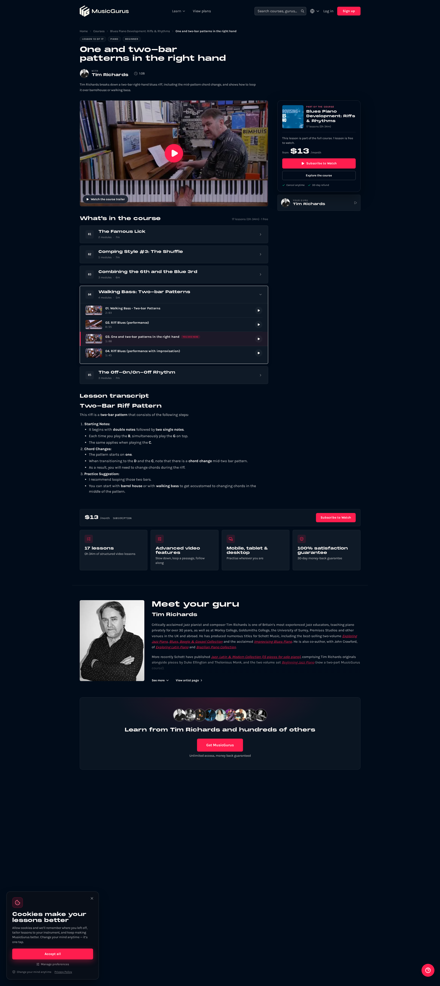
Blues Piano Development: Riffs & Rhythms (140, 31)
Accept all (53, 954)
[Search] (302, 11)
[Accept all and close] (91, 898)
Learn (176, 11)
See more (158, 680)
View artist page (187, 680)
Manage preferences (55, 964)
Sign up (349, 11)
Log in (328, 11)
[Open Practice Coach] (428, 970)
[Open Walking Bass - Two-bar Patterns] (173, 310)
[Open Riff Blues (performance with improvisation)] (173, 353)
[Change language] (315, 11)
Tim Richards (110, 75)
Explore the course (319, 175)
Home (84, 31)
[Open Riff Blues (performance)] (173, 325)
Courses (99, 31)
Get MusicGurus (220, 745)
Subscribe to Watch (321, 163)
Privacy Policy (63, 972)
